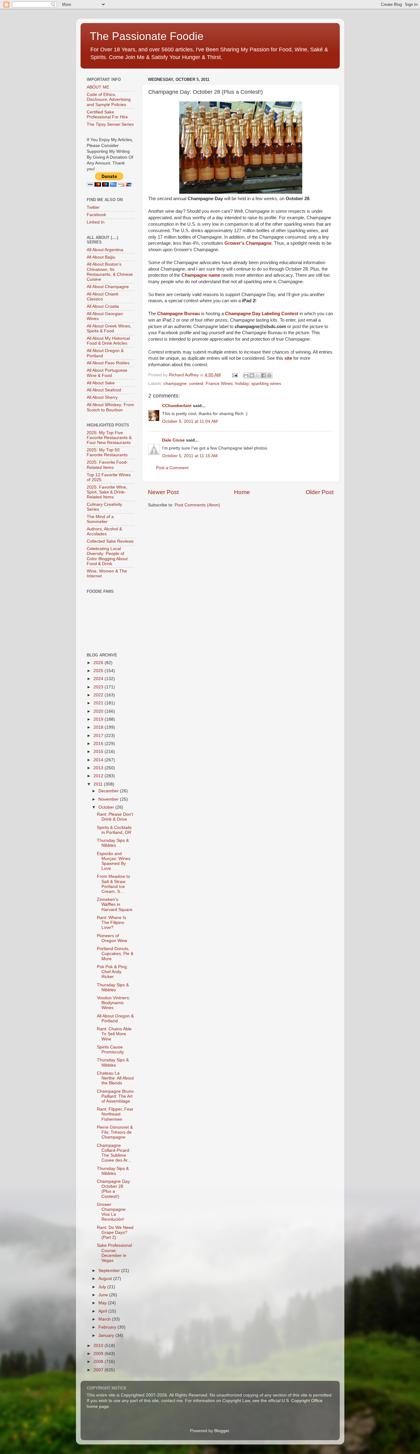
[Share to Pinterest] (269, 375)
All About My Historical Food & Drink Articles (108, 341)
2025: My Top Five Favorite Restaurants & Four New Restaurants (109, 437)
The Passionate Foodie (147, 36)
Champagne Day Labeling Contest (261, 313)
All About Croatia (103, 306)
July (102, 1287)
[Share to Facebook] (263, 375)
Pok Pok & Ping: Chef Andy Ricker (112, 972)
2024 (99, 678)
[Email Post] (234, 375)
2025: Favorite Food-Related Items (107, 464)
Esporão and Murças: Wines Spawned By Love (113, 861)
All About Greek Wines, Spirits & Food (109, 328)
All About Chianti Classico (102, 296)
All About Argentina (105, 250)
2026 (99, 662)
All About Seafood (104, 390)
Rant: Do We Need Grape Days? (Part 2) (115, 1232)
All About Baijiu (101, 257)
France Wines (219, 383)
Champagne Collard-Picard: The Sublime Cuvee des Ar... (114, 1153)
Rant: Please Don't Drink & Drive (115, 817)
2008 (99, 1361)
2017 (99, 735)
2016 (99, 743)
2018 (99, 727)
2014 (99, 760)
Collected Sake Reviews (110, 541)
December (109, 791)
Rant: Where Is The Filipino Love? (111, 922)
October (106, 807)
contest (196, 383)
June (103, 1295)
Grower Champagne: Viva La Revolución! (112, 1212)
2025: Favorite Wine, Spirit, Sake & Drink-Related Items (107, 492)
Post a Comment (172, 468)
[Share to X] (258, 375)
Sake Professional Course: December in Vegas (114, 1253)
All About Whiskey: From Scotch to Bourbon (110, 407)
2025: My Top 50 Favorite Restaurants (107, 452)
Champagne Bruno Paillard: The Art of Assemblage (115, 1096)
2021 (99, 703)
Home (242, 492)
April (103, 1311)
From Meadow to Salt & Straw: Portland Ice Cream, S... (113, 884)
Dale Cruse (173, 440)
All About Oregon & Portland (115, 1018)
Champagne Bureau (178, 313)
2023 (99, 687)
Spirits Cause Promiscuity (110, 1049)
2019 (99, 719)
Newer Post (163, 492)
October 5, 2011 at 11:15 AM (190, 456)
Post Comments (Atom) (197, 505)
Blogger (221, 1430)
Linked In (96, 222)
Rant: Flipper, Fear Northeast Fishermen (115, 1114)
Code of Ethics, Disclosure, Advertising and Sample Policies (109, 99)
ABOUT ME (98, 87)
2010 (99, 1345)
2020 (99, 711)
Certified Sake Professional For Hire (107, 114)
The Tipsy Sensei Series (110, 124)
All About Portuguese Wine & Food (107, 373)
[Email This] (246, 375)
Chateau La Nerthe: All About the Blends (115, 1078)
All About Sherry (102, 397)
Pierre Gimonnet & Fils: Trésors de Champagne (115, 1132)
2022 (99, 695)
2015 (99, 751)
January (106, 1335)
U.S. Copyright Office (302, 1400)
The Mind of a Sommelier (100, 519)
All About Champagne (108, 286)
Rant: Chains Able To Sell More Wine (114, 1034)
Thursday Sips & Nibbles (113, 843)
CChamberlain (177, 405)
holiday (242, 383)
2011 (98, 784)
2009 (99, 1353)
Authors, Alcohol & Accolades (104, 531)
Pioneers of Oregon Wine (112, 938)
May (103, 1303)
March (105, 1319)
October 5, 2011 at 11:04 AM (190, 421)
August (105, 1278)
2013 (99, 768)
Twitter (93, 207)
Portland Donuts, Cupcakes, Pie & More (115, 953)
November (109, 799)
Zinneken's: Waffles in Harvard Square (115, 904)
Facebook (96, 214)
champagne (175, 383)
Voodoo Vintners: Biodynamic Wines (113, 1003)
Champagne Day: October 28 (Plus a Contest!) (114, 1189)
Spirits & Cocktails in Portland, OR (114, 830)
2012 (99, 776)
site (288, 358)
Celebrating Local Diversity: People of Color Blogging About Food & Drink (107, 556)
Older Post (320, 492)
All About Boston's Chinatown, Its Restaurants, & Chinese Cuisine (110, 272)
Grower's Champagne (247, 243)
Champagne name (200, 275)
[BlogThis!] (252, 375)
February (107, 1327)
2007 (99, 1370)
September (109, 1270)
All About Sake (101, 383)
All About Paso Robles (108, 363)
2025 (99, 670)
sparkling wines (266, 383)
